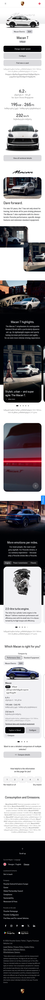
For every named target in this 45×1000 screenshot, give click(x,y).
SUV (29, 31)
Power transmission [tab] (20, 562)
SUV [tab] (20, 663)
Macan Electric (19, 31)
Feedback (43, 500)
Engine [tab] (7, 562)
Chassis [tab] (33, 562)
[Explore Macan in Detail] (22, 673)
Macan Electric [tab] (10, 663)
